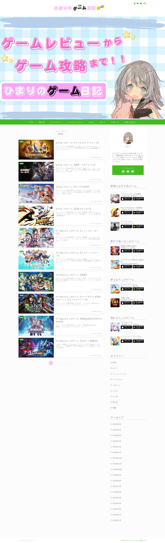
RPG (31, 122)
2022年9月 (117, 475)
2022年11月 (117, 464)
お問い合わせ (130, 122)
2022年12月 (117, 458)
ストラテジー (56, 122)
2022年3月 (117, 509)
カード (102, 122)
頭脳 (114, 408)
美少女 (42, 122)
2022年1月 (117, 520)
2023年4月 (117, 435)
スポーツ (115, 122)
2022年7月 (117, 486)
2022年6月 (117, 492)
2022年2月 (117, 515)
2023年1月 (117, 452)
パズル (91, 122)
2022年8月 (117, 481)
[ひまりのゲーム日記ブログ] (82, 11)
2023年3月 (117, 441)
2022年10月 (117, 469)
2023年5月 (117, 430)
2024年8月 (117, 424)
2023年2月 (117, 447)
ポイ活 (115, 396)
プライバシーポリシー (27, 540)
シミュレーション (75, 122)
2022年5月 (117, 498)
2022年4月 (117, 503)
